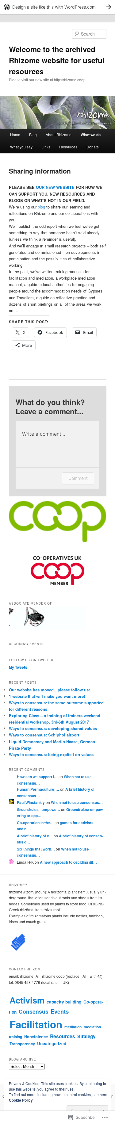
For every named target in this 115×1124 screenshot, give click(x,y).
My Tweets (18, 667)
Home (15, 134)
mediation (73, 1027)
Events (60, 1011)
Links (45, 146)
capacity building (64, 1002)
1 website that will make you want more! (47, 696)
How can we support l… (37, 776)
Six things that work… (36, 849)
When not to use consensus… (77, 802)
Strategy (86, 1036)
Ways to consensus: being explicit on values (51, 754)
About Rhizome (58, 134)
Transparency (22, 1043)
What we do (91, 134)
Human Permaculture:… (38, 789)
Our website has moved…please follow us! (49, 690)
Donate (92, 146)
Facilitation (36, 1024)
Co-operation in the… (35, 822)
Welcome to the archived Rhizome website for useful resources (57, 60)
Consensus (33, 1011)
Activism (27, 1000)
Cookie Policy (21, 1100)
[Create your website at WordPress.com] (57, 7)
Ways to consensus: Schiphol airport (44, 735)
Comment (78, 478)
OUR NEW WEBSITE (55, 187)
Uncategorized (51, 1043)
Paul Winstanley (31, 802)
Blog (33, 134)
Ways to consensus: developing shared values (53, 728)
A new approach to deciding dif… (68, 862)
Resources (68, 146)
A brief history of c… (35, 836)
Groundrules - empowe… (38, 809)
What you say (21, 146)
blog (41, 207)
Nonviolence (36, 1036)
